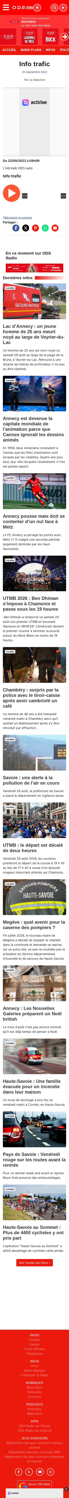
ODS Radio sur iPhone (34, 1426)
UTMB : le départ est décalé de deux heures (33, 848)
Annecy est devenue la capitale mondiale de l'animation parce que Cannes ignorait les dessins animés (33, 429)
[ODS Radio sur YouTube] (40, 1472)
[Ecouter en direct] (63, 8)
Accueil (9, 50)
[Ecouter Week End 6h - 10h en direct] (34, 268)
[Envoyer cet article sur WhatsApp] (44, 230)
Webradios (34, 1413)
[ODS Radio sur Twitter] (29, 1472)
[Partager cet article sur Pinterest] (34, 230)
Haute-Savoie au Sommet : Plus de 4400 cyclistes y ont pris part (33, 1233)
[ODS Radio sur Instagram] (50, 1472)
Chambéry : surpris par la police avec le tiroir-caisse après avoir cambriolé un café (31, 698)
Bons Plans (31, 50)
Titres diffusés (34, 1349)
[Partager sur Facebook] (15, 230)
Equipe (34, 1344)
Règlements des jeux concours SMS (34, 1452)
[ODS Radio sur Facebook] (18, 1472)
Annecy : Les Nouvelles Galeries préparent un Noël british (32, 1014)
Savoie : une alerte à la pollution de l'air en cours (31, 780)
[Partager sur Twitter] (24, 230)
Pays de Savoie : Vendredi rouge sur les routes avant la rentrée (34, 1160)
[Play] (5, 33)
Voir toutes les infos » (34, 1263)
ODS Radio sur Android (34, 1430)
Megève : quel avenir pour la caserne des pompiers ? (34, 924)
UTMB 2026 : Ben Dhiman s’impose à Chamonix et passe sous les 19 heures (30, 604)
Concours (35, 1397)
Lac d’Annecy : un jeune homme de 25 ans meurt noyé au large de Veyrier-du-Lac (34, 334)
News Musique (34, 1370)
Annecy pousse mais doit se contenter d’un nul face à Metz (34, 521)
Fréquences (34, 1353)
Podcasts (34, 1409)
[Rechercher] (54, 8)
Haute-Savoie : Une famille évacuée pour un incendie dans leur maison (32, 1087)
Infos (50, 50)
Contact (34, 1340)
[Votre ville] (37, 8)
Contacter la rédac (34, 1375)
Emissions (34, 1392)
